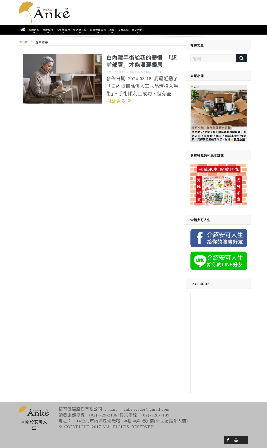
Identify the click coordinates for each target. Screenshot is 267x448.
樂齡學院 (48, 30)
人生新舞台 (63, 30)
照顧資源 (145, 72)
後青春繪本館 (98, 30)
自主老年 (157, 72)
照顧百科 (34, 30)
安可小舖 (123, 30)
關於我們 (137, 30)
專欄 (112, 30)
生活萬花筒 (80, 30)
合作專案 (119, 72)
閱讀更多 (117, 100)
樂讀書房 (134, 72)
